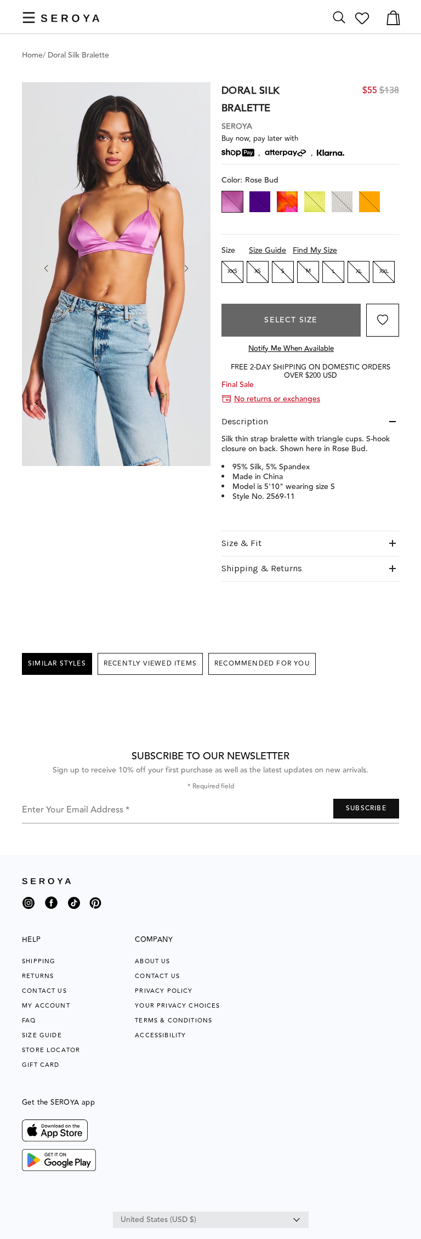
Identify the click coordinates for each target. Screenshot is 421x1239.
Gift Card (41, 1065)
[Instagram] (28, 907)
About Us (152, 961)
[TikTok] (74, 907)
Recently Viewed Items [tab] (150, 663)
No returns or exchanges (277, 399)
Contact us (157, 976)
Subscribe (366, 808)
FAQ (29, 1020)
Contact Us (44, 991)
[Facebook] (51, 911)
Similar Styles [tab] (57, 663)
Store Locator (51, 1050)
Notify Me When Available (291, 348)
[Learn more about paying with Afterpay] (285, 153)
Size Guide (267, 250)
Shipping (38, 961)
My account (46, 1005)
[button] (29, 17)
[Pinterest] (95, 911)
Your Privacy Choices (177, 1005)
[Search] (339, 17)
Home (32, 55)
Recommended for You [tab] (262, 663)
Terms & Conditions (173, 1020)
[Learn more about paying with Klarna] (330, 153)
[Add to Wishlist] (382, 320)
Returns (38, 976)
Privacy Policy (163, 991)
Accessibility (160, 1035)
